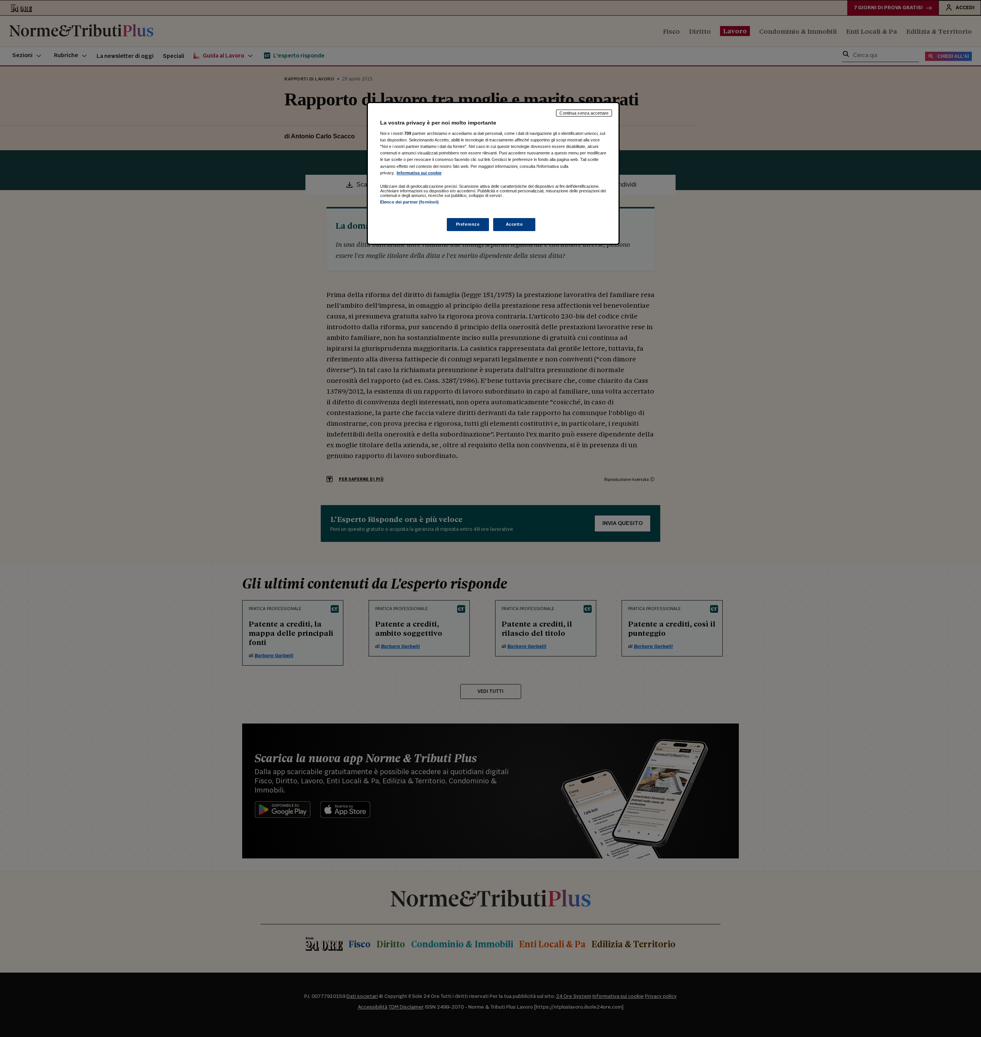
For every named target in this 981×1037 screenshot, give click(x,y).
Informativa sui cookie (419, 173)
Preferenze (468, 224)
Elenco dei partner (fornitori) (409, 202)
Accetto (514, 224)
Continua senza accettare (584, 113)
